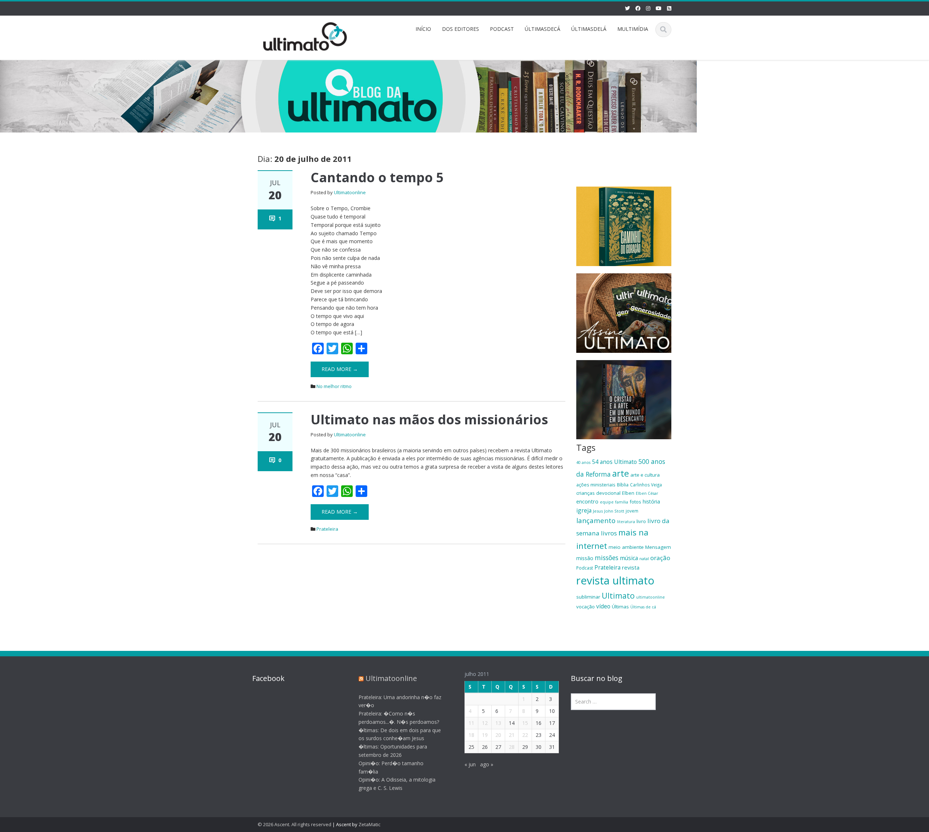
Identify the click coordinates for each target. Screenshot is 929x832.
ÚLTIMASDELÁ (588, 28)
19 (485, 734)
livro (641, 521)
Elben (628, 493)
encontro (587, 501)
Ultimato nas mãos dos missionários (429, 419)
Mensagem (658, 547)
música (629, 558)
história (651, 501)
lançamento (595, 520)
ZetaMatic (369, 824)
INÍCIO (423, 28)
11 (471, 722)
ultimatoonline (650, 597)
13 (498, 722)
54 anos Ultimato (614, 462)
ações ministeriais (595, 484)
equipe (607, 502)
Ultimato (618, 595)
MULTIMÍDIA (632, 28)
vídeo (603, 606)
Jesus (598, 511)
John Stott (614, 511)
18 (471, 734)
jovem (632, 511)
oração (660, 558)
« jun (470, 764)
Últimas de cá (643, 606)
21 (512, 734)
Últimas (620, 606)
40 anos (583, 462)
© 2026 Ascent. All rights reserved (294, 824)
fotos (635, 501)
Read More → (340, 369)
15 (525, 722)
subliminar (588, 597)
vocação (585, 606)
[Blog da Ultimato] (305, 35)
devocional (608, 493)
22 (525, 734)
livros (609, 533)
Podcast (584, 568)
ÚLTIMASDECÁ (542, 28)
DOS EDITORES (460, 28)
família (621, 502)
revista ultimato (615, 580)
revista (630, 567)
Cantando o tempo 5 (377, 177)
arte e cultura (645, 475)
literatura (626, 521)
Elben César (647, 493)
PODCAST (502, 28)
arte (620, 473)
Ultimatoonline (350, 192)
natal (644, 558)
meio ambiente (626, 547)
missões (606, 557)
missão (584, 558)
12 (485, 722)
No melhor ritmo (334, 386)
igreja (584, 510)
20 (498, 734)
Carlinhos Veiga (646, 485)
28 (512, 746)
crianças (585, 493)
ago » (486, 764)
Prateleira (327, 529)
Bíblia (623, 484)
